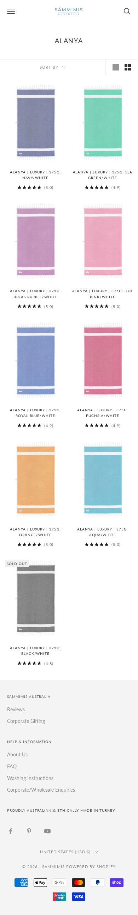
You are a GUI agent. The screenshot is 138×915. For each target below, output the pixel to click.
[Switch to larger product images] (116, 67)
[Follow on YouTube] (47, 831)
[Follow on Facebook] (10, 831)
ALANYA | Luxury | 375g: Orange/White (35, 532)
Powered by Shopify (91, 866)
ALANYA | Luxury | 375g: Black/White (35, 651)
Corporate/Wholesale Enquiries (41, 790)
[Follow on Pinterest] (29, 831)
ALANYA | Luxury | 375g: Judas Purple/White (35, 294)
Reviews (16, 709)
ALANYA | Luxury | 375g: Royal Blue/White (35, 413)
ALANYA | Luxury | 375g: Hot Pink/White (102, 294)
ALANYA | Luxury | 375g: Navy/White (35, 175)
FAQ (12, 766)
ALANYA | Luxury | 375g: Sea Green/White (103, 175)
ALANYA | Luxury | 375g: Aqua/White (102, 532)
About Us (17, 754)
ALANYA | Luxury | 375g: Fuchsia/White (102, 413)
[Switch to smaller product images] (128, 67)
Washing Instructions (30, 778)
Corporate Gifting (26, 721)
